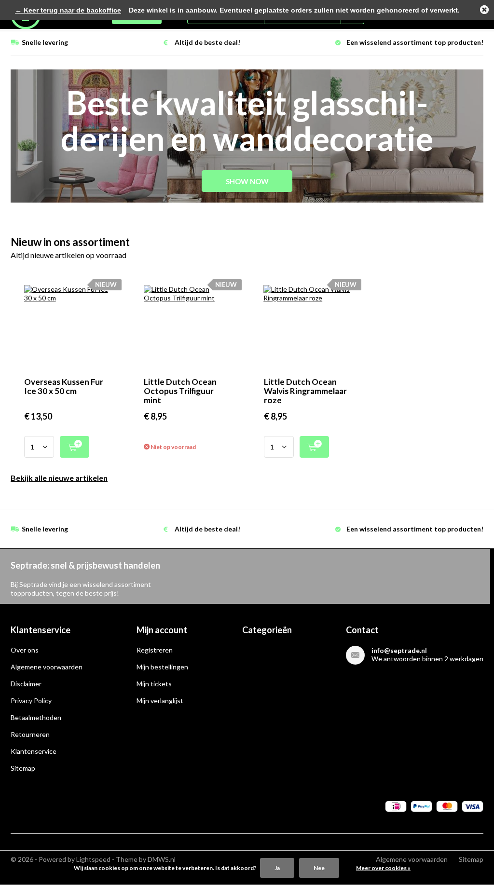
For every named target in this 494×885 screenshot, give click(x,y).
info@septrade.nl (399, 650)
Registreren (155, 650)
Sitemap (23, 768)
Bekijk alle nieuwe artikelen (59, 477)
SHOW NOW (247, 181)
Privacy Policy (31, 700)
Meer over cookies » (383, 867)
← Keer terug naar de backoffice (68, 10)
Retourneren (30, 734)
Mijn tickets (154, 684)
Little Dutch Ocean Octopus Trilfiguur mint (180, 391)
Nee (319, 867)
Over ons (25, 650)
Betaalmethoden (36, 717)
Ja (277, 867)
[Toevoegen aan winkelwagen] (74, 447)
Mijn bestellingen (162, 667)
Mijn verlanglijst (160, 700)
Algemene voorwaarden (46, 667)
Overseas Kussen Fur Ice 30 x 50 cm (63, 386)
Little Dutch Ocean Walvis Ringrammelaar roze (305, 391)
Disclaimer (26, 684)
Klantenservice (33, 751)
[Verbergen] (484, 9)
